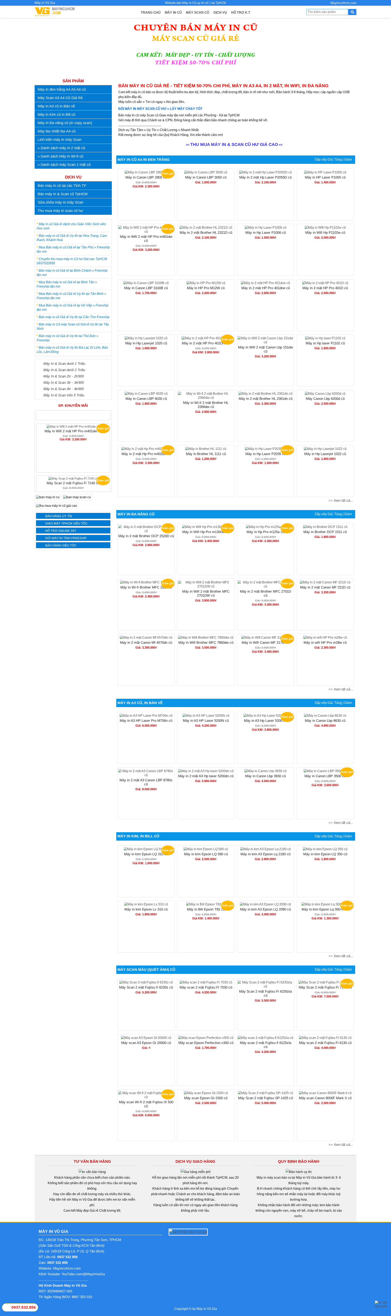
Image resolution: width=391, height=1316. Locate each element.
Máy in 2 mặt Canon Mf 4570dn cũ (146, 643)
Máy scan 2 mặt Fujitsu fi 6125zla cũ (265, 1045)
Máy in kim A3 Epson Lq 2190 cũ (265, 854)
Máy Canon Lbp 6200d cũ (325, 399)
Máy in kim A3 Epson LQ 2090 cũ (265, 909)
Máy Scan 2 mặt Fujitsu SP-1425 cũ (265, 1098)
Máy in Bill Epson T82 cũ (206, 909)
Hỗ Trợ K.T (240, 12)
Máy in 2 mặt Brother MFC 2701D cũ (265, 593)
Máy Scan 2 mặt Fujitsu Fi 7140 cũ (73, 450)
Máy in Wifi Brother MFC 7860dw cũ (205, 643)
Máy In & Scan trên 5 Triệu (63, 395)
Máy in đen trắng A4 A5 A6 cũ (62, 89)
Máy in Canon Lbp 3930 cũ (265, 776)
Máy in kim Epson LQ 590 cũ (206, 854)
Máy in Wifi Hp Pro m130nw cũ (205, 532)
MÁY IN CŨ (173, 12)
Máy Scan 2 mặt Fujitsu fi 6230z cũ (146, 987)
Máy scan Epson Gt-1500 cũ (205, 1098)
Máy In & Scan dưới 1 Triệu (64, 363)
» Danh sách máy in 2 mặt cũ (61, 148)
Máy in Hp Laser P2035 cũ (265, 454)
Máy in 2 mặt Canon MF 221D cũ (325, 587)
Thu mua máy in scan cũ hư (60, 211)
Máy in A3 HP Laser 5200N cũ (206, 721)
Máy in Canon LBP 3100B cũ (146, 288)
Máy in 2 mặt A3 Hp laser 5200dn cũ (205, 776)
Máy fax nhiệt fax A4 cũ (57, 131)
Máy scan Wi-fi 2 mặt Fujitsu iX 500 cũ (146, 1104)
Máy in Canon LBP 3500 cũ (325, 776)
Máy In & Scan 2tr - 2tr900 (63, 376)
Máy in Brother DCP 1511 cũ (325, 532)
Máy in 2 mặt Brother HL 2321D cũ (206, 233)
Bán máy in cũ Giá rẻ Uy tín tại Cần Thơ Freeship (74, 317)
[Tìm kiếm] (352, 12)
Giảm (348, 159)
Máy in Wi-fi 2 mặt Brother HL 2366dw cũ (205, 405)
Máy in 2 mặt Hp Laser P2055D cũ (265, 177)
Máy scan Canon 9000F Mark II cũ (325, 1098)
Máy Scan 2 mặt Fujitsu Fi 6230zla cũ (265, 993)
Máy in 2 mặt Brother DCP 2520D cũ (146, 536)
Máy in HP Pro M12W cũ (206, 288)
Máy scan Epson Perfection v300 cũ (205, 1043)
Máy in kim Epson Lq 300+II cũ (325, 909)
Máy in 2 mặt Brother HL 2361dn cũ (265, 399)
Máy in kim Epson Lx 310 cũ (146, 909)
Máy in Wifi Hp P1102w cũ (325, 233)
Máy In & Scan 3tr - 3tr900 (63, 382)
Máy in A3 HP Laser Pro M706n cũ (146, 721)
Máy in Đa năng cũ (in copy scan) (65, 123)
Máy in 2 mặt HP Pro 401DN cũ (206, 343)
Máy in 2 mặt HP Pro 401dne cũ (265, 288)
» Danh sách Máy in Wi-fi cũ (60, 156)
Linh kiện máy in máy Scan (59, 140)
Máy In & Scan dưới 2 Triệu (64, 370)
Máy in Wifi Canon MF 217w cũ (265, 643)
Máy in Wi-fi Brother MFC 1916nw (146, 587)
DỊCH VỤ (220, 12)
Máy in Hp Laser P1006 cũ (265, 233)
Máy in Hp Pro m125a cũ (265, 532)
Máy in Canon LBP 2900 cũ (146, 177)
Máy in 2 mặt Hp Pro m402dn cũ (146, 454)
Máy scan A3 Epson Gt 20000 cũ (146, 1043)
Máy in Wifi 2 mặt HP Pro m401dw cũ (146, 239)
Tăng (338, 159)
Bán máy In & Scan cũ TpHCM (63, 194)
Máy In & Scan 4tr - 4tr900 (63, 389)
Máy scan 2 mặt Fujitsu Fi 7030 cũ (206, 987)
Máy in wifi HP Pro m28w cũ (325, 643)
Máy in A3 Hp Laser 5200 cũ (265, 721)
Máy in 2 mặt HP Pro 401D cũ (325, 288)
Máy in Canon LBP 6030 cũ (146, 399)
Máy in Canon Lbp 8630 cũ (325, 721)
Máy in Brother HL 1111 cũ (206, 454)
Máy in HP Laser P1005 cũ (325, 177)
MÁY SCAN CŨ (197, 12)
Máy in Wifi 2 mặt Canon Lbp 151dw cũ (265, 349)
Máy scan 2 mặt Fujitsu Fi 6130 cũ (325, 1043)
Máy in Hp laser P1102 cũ (325, 343)
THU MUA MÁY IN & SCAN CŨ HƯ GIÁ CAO (234, 144)
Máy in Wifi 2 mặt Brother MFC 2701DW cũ (206, 593)
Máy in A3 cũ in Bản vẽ (56, 106)
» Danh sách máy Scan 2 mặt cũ (64, 165)
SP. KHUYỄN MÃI (73, 405)
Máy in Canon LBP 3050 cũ (205, 177)
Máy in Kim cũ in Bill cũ (56, 114)
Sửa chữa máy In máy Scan (60, 202)
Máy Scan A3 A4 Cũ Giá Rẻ (60, 98)
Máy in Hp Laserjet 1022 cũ (325, 454)
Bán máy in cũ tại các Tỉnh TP (62, 186)
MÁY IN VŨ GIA (53, 1231)
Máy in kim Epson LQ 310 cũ (146, 854)
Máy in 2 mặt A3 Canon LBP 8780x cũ (146, 782)
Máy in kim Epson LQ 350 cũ (325, 854)
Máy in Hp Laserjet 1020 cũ (146, 343)
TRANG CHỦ (151, 12)
